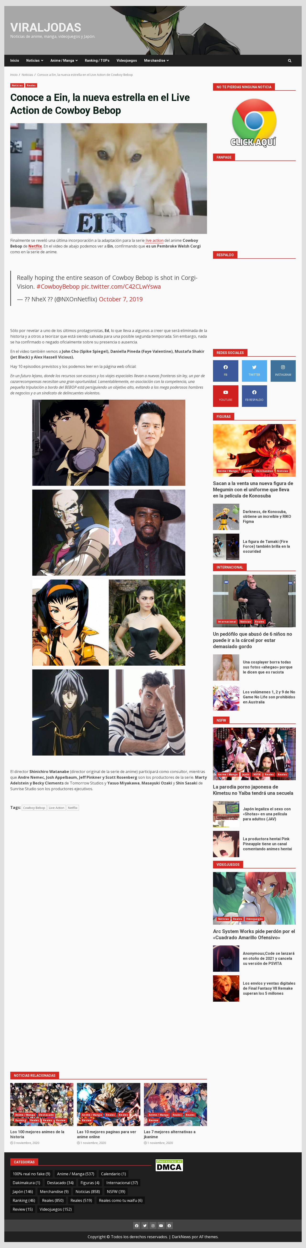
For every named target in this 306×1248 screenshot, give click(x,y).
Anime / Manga (62, 60)
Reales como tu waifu (120, 1200)
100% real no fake (31, 1173)
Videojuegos (127, 60)
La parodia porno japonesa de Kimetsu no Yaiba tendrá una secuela (254, 754)
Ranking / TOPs (97, 60)
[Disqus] (108, 883)
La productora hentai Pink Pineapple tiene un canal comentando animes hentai (226, 844)
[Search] (289, 60)
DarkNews (181, 1236)
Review (61, 1120)
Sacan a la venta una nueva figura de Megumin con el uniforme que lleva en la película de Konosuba (254, 450)
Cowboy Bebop (34, 808)
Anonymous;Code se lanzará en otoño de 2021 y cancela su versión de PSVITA (226, 958)
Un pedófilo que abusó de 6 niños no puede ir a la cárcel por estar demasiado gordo (254, 601)
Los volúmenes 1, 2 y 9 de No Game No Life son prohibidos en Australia (226, 697)
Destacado (46, 1114)
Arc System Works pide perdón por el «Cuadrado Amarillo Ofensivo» (254, 898)
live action (154, 240)
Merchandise (154, 60)
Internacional (227, 621)
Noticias (33, 60)
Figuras (247, 471)
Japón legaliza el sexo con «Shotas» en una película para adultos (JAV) (226, 814)
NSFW (257, 774)
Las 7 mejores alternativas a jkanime (175, 1104)
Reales (31, 85)
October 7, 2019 (121, 299)
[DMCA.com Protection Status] (169, 1164)
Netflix (72, 808)
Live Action (56, 808)
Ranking (20, 1120)
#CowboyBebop (58, 286)
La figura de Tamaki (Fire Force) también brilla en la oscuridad (226, 547)
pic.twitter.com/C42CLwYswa (121, 286)
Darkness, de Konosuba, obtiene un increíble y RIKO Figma (226, 517)
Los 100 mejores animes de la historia (41, 1104)
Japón (246, 774)
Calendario (113, 1173)
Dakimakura (26, 1182)
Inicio (14, 60)
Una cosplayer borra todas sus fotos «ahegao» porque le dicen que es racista (226, 667)
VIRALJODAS (45, 27)
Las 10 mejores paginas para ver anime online (108, 1104)
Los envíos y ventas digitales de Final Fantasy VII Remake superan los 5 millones (226, 988)
